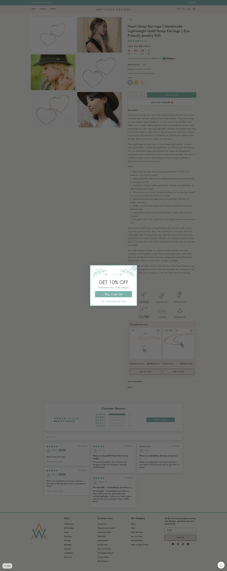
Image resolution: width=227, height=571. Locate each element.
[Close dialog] (134, 268)
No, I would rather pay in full (113, 301)
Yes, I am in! (113, 294)
